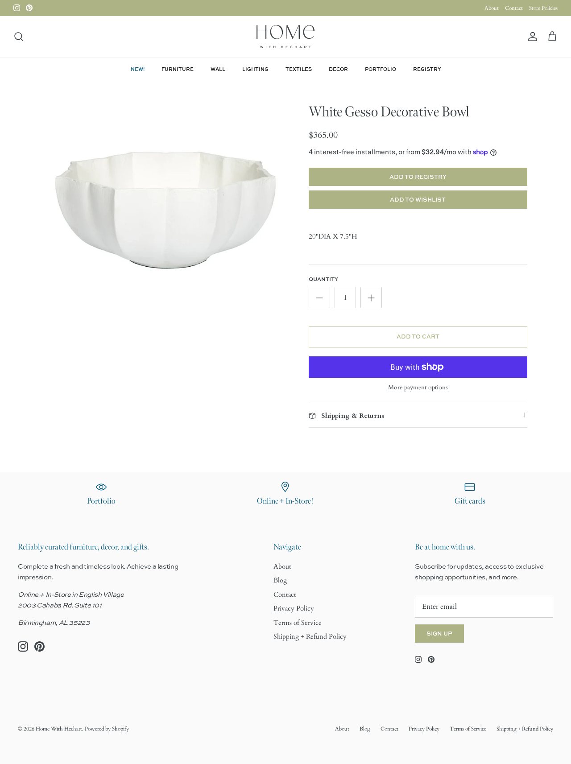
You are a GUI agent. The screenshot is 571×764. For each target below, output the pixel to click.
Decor (338, 69)
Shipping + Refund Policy (310, 636)
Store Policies (543, 8)
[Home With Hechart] (285, 36)
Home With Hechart (59, 728)
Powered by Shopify (107, 728)
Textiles (299, 69)
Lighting (255, 69)
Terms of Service (297, 622)
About (491, 8)
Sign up (439, 633)
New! (138, 69)
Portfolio (380, 69)
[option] (166, 194)
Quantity (323, 279)
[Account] (531, 36)
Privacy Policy (293, 608)
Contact (514, 8)
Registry (427, 69)
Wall (218, 69)
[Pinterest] (29, 7)
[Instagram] (16, 7)
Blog (280, 580)
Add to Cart (418, 336)
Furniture (177, 69)
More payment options (418, 388)
